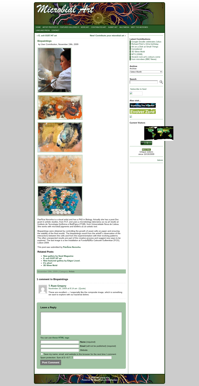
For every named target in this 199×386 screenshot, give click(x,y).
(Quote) (82, 288)
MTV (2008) (136, 54)
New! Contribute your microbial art (107, 35)
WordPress (99, 380)
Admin (160, 160)
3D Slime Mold (50, 265)
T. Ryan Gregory (57, 286)
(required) (87, 342)
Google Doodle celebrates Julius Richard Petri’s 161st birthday (146, 42)
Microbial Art (102, 378)
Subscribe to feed (138, 89)
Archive (133, 68)
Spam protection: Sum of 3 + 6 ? (55, 357)
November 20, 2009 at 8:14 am (63, 288)
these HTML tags (60, 337)
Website (84, 350)
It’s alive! (47, 263)
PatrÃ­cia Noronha (72, 247)
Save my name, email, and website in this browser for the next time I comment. (80, 354)
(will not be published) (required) (98, 346)
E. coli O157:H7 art (47, 35)
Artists (71, 271)
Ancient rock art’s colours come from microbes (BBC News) (145, 58)
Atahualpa (112, 380)
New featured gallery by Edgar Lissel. (61, 260)
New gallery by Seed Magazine (58, 256)
